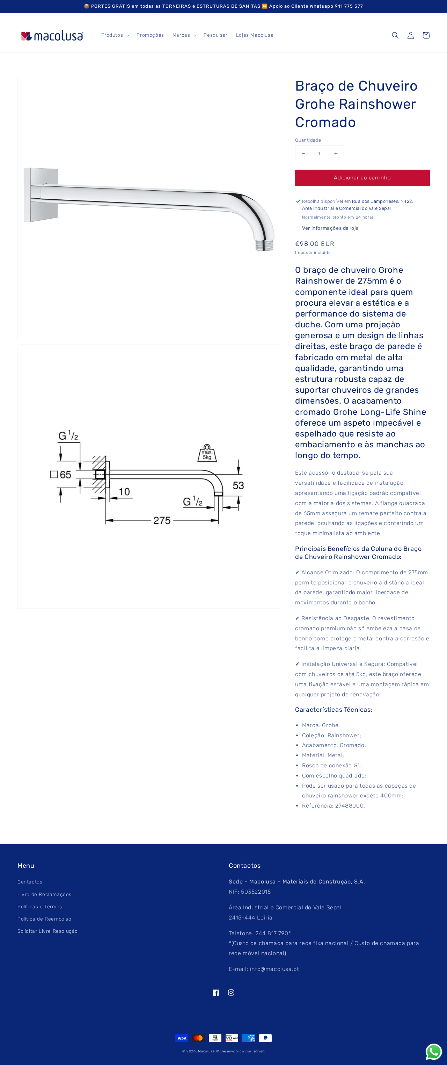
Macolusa (206, 1051)
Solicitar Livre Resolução (47, 931)
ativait (259, 1051)
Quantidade (308, 140)
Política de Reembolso (44, 919)
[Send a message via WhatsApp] (434, 1052)
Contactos (29, 882)
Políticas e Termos (39, 907)
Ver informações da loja (330, 228)
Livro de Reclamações (44, 894)
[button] (395, 35)
